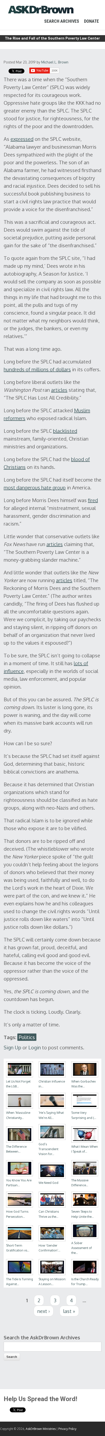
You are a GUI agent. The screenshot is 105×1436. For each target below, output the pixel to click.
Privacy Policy (67, 1429)
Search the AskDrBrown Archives (42, 1337)
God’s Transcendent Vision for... (48, 1149)
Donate (91, 21)
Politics (27, 1037)
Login (34, 1047)
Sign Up (12, 1047)
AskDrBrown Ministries (41, 1429)
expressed (21, 139)
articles (59, 390)
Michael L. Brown (54, 62)
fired (93, 500)
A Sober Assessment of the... (81, 1248)
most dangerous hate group (35, 487)
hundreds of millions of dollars (37, 369)
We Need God (48, 1183)
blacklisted (65, 431)
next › (43, 1311)
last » (69, 1311)
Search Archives (61, 21)
